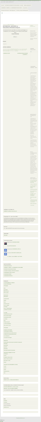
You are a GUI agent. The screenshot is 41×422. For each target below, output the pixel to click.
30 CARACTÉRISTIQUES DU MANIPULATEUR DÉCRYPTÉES (33, 181)
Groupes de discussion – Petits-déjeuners (8, 10)
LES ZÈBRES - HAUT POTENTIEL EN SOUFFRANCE (33, 194)
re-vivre (5, 366)
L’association (25, 7)
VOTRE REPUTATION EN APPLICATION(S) (10, 269)
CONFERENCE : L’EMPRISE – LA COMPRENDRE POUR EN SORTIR (11, 7)
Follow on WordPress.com (32, 26)
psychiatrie (5, 346)
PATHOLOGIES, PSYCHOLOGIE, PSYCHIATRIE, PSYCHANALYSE (13, 342)
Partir (4, 320)
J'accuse (5, 355)
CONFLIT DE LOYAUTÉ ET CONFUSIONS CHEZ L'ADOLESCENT (33, 201)
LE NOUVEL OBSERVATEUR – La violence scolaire (11, 386)
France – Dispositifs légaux (8, 308)
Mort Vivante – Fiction (7, 360)
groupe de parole (6, 303)
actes (4, 288)
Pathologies (5, 343)
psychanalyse (6, 345)
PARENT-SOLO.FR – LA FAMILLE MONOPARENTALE (11, 379)
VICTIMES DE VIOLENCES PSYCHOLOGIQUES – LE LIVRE (14, 5)
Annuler (1, 421)
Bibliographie (6, 296)
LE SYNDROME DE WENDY (15, 242)
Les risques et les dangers (8, 337)
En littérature (6, 353)
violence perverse (6, 371)
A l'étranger (5, 306)
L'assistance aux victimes (7, 309)
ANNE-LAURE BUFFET (27, 5)
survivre (5, 367)
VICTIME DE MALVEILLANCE (8, 265)
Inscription (5, 400)
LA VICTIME (5, 312)
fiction (5, 302)
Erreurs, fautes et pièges (7, 315)
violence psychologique (6, 50)
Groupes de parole (7, 321)
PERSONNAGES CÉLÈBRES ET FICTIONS (9, 352)
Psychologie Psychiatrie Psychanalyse (9, 350)
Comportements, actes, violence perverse (10, 332)
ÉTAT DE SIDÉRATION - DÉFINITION (33, 192)
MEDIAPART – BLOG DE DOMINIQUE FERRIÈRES (11, 388)
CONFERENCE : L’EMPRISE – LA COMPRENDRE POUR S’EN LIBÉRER (13, 267)
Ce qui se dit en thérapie (7, 284)
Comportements (6, 298)
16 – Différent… (9, 256)
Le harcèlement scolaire (7, 317)
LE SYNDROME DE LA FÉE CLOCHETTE (9, 272)
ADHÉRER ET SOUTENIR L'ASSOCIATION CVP (10, 211)
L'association (32, 205)
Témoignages (6, 285)
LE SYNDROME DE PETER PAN (8, 275)
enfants (5, 300)
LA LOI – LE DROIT (6, 305)
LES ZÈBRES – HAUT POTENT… (18, 256)
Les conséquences (6, 335)
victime (5, 369)
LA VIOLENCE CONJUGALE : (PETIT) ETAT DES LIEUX (11, 270)
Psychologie (5, 348)
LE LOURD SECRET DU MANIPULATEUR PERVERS (33, 186)
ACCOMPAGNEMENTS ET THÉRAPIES (9, 282)
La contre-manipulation (7, 323)
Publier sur (2, 420)
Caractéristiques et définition (8, 331)
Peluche (5, 362)
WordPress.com (6, 407)
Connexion (5, 402)
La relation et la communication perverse (10, 334)
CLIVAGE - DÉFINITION (33, 184)
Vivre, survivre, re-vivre (7, 325)
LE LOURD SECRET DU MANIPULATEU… (16, 252)
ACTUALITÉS (5, 289)
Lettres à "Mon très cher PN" (8, 358)
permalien (16, 50)
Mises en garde (6, 292)
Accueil (2, 5)
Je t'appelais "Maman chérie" (8, 357)
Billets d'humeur (6, 291)
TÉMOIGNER (5, 235)
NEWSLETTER (6, 340)
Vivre (4, 372)
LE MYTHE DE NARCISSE (33, 189)
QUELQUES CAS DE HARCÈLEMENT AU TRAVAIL (11, 364)
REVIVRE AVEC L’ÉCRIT (6, 53)
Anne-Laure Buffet (11, 24)
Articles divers (6, 295)
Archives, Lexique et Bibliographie (22, 10)
